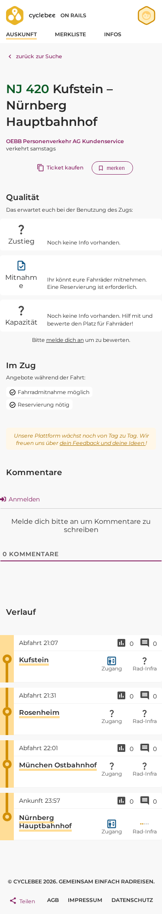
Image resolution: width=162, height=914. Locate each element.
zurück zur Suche (39, 56)
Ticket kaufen (65, 167)
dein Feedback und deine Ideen (103, 443)
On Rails (73, 15)
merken (116, 168)
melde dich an (65, 340)
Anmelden (23, 499)
